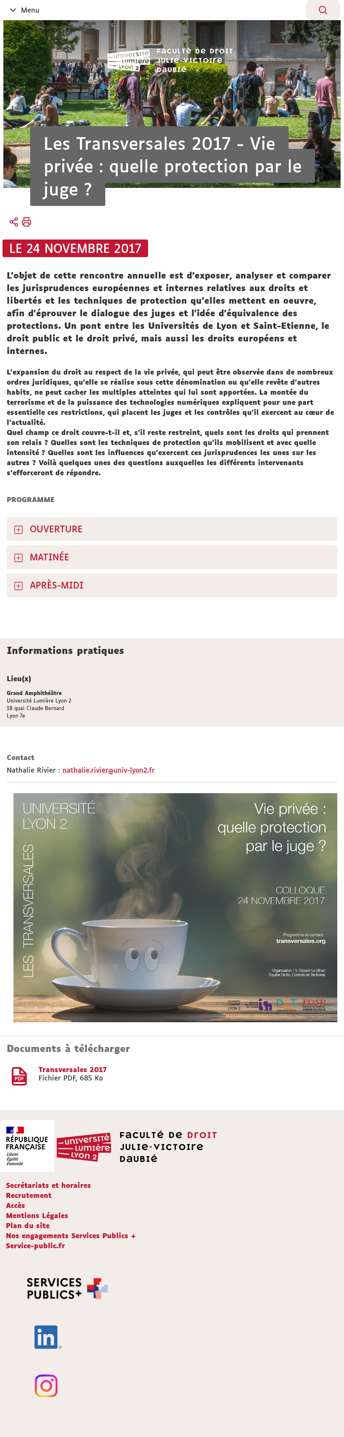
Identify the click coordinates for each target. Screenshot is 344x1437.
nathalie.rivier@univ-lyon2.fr (109, 770)
